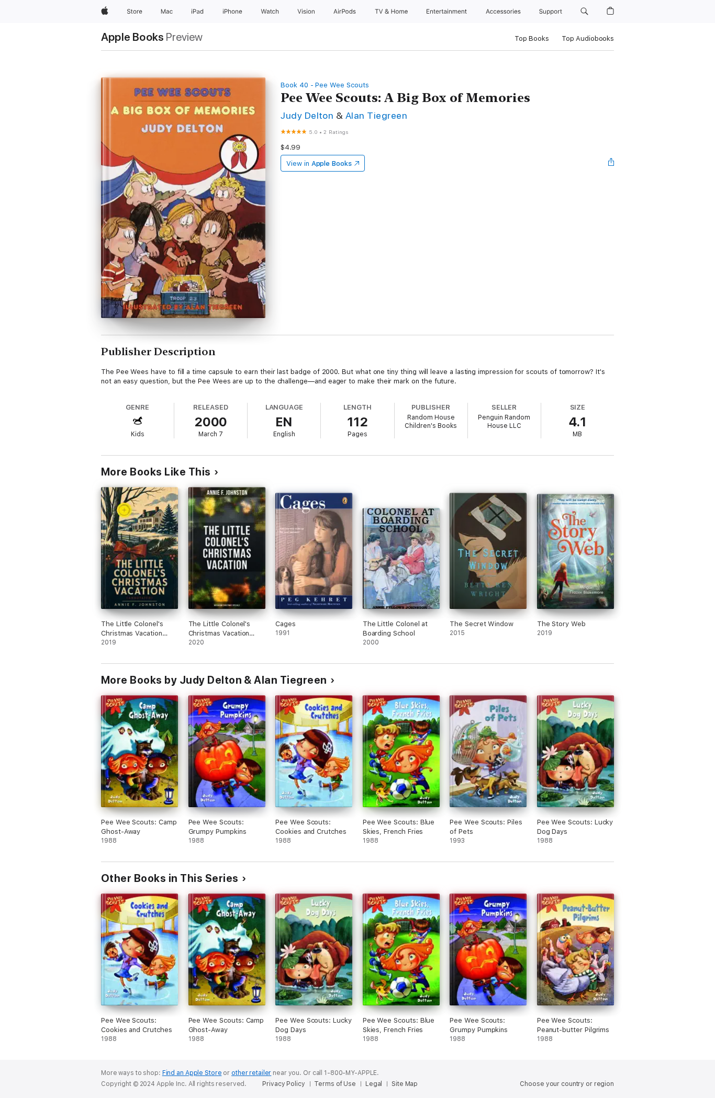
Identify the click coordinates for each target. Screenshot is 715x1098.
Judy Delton (307, 115)
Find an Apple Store (192, 1073)
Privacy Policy (283, 1084)
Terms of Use (335, 1084)
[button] (584, 11)
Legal (373, 1084)
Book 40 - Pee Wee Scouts (324, 85)
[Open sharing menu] (611, 163)
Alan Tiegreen (376, 115)
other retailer (251, 1073)
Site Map (405, 1084)
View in (319, 163)
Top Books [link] (532, 38)
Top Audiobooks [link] (588, 38)
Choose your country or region (567, 1084)
